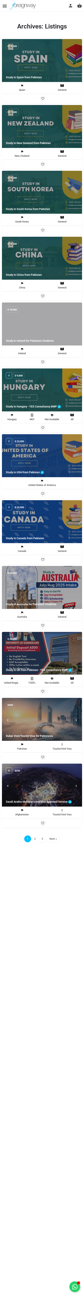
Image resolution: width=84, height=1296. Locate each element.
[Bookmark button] (43, 98)
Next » (53, 838)
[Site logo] (23, 6)
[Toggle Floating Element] (74, 1286)
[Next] (76, 720)
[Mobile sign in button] (70, 5)
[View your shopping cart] (79, 5)
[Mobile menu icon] (4, 6)
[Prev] (8, 720)
